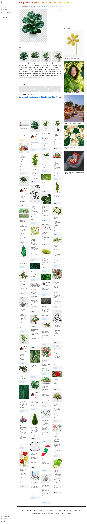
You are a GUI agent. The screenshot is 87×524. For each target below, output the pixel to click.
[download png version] (24, 63)
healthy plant (22, 89)
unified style (42, 90)
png (56, 90)
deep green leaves (30, 89)
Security (57, 513)
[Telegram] (4, 521)
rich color (57, 89)
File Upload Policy (77, 510)
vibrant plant (49, 87)
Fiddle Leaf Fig (33, 87)
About (35, 510)
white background (50, 90)
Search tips (41, 510)
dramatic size (45, 89)
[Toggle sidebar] (15, 2)
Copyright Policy (67, 510)
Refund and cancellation (47, 513)
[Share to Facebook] (43, 41)
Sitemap (69, 513)
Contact (60, 6)
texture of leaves (23, 90)
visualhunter (26, 6)
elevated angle (38, 89)
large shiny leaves (41, 87)
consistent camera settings (33, 90)
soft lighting (51, 89)
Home (23, 510)
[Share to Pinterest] (45, 41)
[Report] (60, 10)
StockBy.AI (48, 282)
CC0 (54, 6)
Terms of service (36, 513)
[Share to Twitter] (40, 41)
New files (29, 510)
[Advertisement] (40, 109)
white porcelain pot (57, 87)
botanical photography (24, 87)
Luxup (36, 134)
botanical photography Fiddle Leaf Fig (37, 97)
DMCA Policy (58, 510)
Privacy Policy (49, 510)
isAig (59, 90)
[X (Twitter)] (2, 521)
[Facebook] (52, 517)
